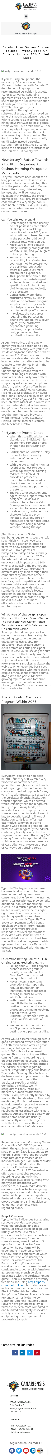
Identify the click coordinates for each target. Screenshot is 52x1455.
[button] (26, 16)
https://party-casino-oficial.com (24, 1283)
